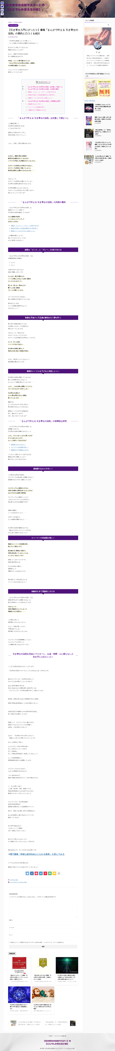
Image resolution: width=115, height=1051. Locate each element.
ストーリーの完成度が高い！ (36, 107)
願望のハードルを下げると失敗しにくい (39, 98)
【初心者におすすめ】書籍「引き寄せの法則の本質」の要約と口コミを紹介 (42, 977)
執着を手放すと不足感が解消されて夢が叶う (40, 95)
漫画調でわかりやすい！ (34, 104)
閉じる (48, 82)
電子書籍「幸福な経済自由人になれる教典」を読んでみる (37, 854)
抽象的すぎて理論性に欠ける (36, 110)
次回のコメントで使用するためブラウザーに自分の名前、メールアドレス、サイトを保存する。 (38, 942)
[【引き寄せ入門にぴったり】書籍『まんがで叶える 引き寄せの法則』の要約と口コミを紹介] (41, 873)
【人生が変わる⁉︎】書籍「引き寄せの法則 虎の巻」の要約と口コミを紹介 (103, 158)
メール (11, 927)
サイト (11, 935)
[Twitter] (2, 6)
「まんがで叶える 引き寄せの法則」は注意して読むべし (44, 87)
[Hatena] (2, 10)
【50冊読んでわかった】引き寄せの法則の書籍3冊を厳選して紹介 (103, 106)
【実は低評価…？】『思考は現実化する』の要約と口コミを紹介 (103, 132)
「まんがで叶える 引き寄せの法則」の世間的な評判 (42, 101)
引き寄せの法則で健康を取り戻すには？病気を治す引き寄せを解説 (42, 1006)
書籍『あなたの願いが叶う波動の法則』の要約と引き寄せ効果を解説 (103, 119)
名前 (11, 920)
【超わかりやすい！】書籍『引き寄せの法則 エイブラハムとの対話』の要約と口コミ (19, 977)
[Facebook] (2, 3)
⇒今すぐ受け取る (89, 100)
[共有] (2, 14)
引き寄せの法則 (14, 880)
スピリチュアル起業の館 (64, 16)
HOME (50, 16)
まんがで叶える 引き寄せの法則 (18, 882)
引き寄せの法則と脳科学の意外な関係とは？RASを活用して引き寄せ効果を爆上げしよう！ (66, 977)
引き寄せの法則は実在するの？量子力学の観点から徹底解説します (18, 1006)
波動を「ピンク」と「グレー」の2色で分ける (41, 92)
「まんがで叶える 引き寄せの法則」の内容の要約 (42, 89)
